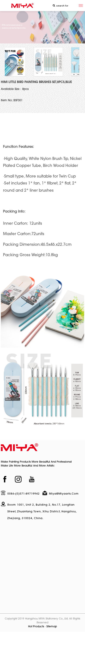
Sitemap (51, 626)
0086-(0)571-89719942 (23, 494)
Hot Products (36, 626)
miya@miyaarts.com (64, 494)
